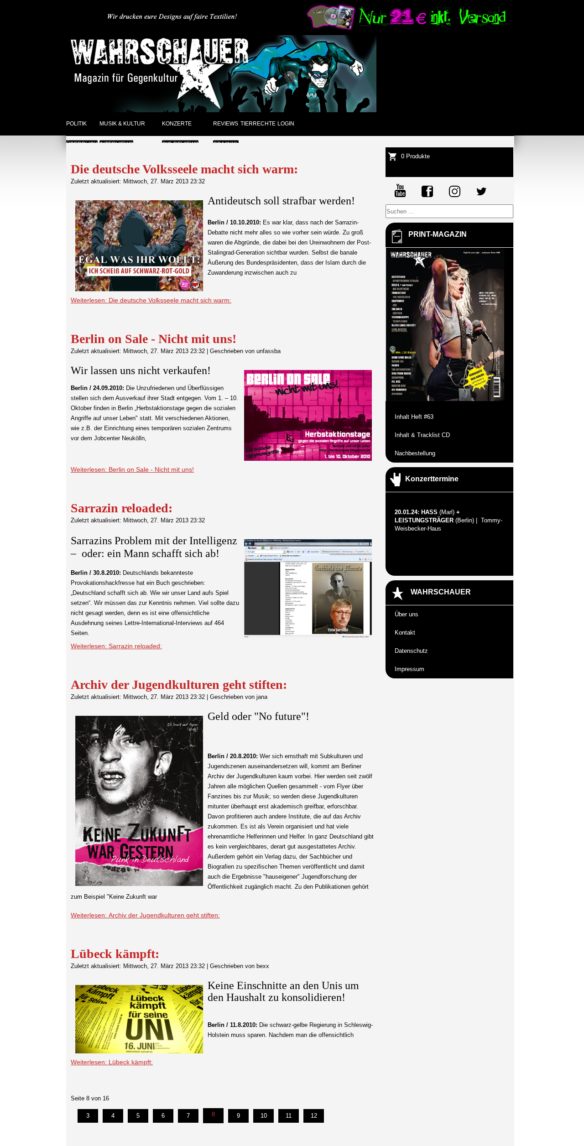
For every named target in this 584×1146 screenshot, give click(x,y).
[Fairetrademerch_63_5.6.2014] (173, 28)
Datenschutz (411, 650)
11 (289, 1115)
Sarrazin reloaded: (121, 508)
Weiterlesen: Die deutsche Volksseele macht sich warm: (151, 300)
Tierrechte (258, 123)
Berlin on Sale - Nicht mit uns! (153, 339)
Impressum (409, 669)
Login (285, 123)
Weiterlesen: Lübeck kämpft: (112, 1062)
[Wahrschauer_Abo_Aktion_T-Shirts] (406, 28)
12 (314, 1115)
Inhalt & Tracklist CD (422, 435)
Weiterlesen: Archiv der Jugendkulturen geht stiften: (145, 915)
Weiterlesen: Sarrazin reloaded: (116, 646)
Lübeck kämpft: (115, 954)
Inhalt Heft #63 (414, 416)
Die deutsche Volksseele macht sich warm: (184, 169)
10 (264, 1115)
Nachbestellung (415, 453)
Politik (76, 123)
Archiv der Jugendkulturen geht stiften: (179, 684)
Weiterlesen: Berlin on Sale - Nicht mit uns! (132, 469)
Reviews (225, 123)
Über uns (406, 614)
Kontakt (405, 632)
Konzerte (177, 123)
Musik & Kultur (122, 123)
